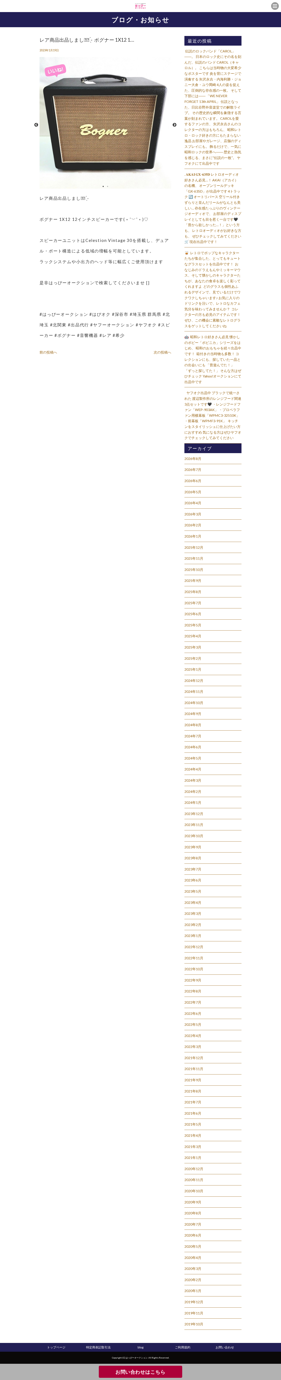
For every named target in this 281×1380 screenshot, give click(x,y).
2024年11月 (193, 691)
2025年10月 (193, 569)
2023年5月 (192, 891)
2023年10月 (193, 836)
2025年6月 (192, 614)
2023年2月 (192, 924)
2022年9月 (192, 980)
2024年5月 (192, 758)
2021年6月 (192, 1113)
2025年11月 (193, 558)
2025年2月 (192, 658)
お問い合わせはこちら (140, 1372)
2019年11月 (193, 1313)
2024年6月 (192, 747)
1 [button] (103, 186)
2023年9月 (192, 847)
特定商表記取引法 (98, 1347)
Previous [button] (36, 125)
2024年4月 (192, 769)
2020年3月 (192, 1268)
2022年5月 (192, 1024)
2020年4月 (192, 1257)
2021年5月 (192, 1124)
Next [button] (174, 125)
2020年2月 (192, 1280)
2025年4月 (192, 636)
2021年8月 (192, 1091)
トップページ (56, 1347)
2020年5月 (192, 1246)
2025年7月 (192, 603)
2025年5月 (192, 625)
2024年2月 (192, 791)
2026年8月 (192, 458)
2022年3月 (192, 1046)
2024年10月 (193, 703)
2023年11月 (193, 824)
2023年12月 (193, 814)
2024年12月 (193, 680)
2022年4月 (192, 1035)
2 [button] (107, 186)
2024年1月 (192, 802)
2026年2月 (192, 525)
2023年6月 (192, 880)
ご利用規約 (182, 1347)
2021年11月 (193, 1069)
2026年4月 (192, 503)
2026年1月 (192, 536)
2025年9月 (192, 580)
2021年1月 (192, 1157)
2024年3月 (192, 780)
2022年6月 (192, 1013)
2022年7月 (192, 1002)
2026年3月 (192, 514)
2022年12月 (193, 947)
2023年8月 (192, 858)
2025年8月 (192, 592)
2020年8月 (192, 1213)
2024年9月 (192, 713)
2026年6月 (192, 481)
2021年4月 (192, 1135)
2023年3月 (192, 913)
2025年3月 (192, 647)
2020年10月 (193, 1191)
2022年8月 (192, 991)
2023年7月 (192, 869)
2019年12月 (193, 1302)
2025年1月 (192, 669)
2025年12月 (193, 547)
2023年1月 (192, 935)
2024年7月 (192, 736)
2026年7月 (192, 469)
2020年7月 (192, 1224)
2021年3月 (192, 1146)
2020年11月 (193, 1180)
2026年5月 (192, 492)
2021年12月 (193, 1058)
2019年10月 (193, 1324)
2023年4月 (192, 902)
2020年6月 (192, 1235)
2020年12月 (193, 1169)
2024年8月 (192, 725)
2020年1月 (192, 1291)
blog (141, 1347)
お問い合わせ (225, 1347)
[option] (105, 125)
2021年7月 (192, 1102)
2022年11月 (193, 958)
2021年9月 (192, 1080)
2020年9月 (192, 1202)
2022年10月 (193, 969)
